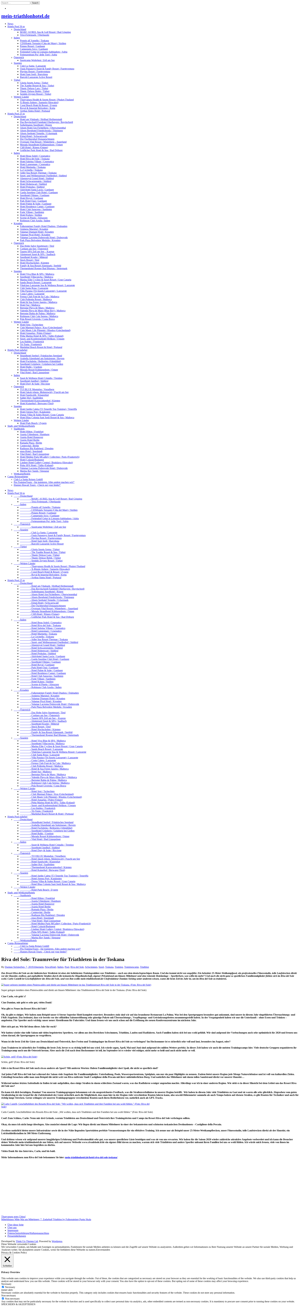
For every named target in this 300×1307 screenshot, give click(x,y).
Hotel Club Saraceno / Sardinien (36, 209)
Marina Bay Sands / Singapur (34, 471)
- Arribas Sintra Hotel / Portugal (40, 577)
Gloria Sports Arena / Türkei (34, 82)
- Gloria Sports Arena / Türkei (40, 549)
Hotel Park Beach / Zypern (33, 423)
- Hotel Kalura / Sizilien (36, 681)
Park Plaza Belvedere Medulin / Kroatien (40, 240)
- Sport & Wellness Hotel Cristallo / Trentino (47, 844)
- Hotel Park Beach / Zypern (39, 889)
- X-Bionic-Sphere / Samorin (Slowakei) (45, 569)
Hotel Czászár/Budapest (32, 459)
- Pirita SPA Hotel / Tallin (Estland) (42, 932)
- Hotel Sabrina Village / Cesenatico (42, 628)
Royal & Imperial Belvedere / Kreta (37, 108)
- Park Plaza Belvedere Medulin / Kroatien (46, 707)
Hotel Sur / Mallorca (30, 305)
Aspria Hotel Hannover (31, 437)
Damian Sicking (13, 967)
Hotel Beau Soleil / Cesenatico (35, 156)
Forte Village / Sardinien (32, 212)
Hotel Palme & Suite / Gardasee (35, 203)
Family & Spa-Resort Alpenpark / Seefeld (40, 265)
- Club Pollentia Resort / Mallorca (41, 766)
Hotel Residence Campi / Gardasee (37, 206)
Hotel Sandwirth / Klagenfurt (34, 395)
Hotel (53, 967)
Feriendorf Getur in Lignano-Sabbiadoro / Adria (43, 51)
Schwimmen (91, 967)
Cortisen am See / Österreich (34, 248)
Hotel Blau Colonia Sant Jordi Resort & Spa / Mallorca (47, 417)
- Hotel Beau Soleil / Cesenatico (41, 622)
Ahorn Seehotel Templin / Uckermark (38, 133)
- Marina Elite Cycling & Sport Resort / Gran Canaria (51, 746)
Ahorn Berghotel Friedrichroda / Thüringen (41, 130)
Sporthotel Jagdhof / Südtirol (34, 381)
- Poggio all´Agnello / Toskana (40, 507)
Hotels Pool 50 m (16, 26)
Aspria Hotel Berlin (29, 440)
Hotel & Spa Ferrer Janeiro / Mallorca (38, 302)
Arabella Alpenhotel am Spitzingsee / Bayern (42, 358)
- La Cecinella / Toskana (37, 636)
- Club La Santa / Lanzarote (38, 532)
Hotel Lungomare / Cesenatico (35, 164)
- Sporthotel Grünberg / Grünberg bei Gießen (47, 830)
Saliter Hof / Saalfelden (31, 397)
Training (119, 967)
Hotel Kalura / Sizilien (31, 215)
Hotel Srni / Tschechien (31, 324)
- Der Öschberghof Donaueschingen (43, 605)
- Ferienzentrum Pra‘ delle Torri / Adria (44, 521)
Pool (67, 967)
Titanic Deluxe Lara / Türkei (34, 88)
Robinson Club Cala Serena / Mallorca (39, 316)
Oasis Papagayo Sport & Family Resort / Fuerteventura (47, 68)
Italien (17, 37)
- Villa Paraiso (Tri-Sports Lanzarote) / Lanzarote (49, 757)
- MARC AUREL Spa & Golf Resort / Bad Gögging (51, 498)
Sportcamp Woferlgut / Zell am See (37, 60)
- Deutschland (23, 496)
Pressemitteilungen (17, 1236)
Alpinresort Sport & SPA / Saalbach (37, 254)
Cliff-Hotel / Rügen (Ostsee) (34, 147)
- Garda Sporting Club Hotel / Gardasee (44, 659)
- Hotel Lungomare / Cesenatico (41, 631)
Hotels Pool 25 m (16, 113)
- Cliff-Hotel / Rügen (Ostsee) (39, 614)
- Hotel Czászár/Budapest (37, 926)
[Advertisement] (95, 1190)
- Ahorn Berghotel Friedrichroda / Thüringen (47, 597)
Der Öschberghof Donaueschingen (37, 139)
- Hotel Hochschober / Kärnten (40, 729)
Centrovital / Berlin (29, 445)
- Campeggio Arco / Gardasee (39, 515)
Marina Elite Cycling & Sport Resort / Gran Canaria (45, 279)
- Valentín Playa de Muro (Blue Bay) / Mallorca (48, 777)
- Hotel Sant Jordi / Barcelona (39, 541)
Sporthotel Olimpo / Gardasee (34, 195)
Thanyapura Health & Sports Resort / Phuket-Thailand (47, 99)
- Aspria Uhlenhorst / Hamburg (40, 901)
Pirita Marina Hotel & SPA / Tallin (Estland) (41, 336)
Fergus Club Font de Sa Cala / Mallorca (39, 296)
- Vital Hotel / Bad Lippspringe (40, 839)
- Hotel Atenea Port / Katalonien (41, 878)
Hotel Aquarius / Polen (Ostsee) (35, 333)
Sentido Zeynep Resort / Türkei (35, 94)
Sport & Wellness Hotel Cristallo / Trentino (41, 378)
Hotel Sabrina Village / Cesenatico (37, 161)
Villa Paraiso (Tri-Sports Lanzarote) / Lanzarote (43, 291)
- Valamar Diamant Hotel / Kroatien (42, 698)
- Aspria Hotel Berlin (35, 906)
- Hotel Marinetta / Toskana (38, 633)
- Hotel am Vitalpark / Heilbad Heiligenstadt (46, 586)
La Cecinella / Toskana (31, 170)
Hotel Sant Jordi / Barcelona (34, 74)
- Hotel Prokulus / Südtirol (38, 653)
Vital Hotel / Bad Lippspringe (34, 372)
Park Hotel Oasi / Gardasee (33, 201)
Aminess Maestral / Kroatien (34, 229)
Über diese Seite (16, 1224)
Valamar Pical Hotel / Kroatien (35, 234)
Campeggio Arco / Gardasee (34, 49)
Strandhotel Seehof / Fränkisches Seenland (41, 355)
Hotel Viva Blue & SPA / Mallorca (37, 274)
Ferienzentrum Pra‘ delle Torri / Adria (38, 54)
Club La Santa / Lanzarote (33, 66)
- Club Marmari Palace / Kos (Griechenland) (47, 794)
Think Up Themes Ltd (27, 1241)
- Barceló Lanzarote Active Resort (42, 543)
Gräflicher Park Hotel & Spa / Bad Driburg (41, 150)
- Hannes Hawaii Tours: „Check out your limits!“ (40, 951)
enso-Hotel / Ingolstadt (31, 451)
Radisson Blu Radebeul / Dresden (36, 448)
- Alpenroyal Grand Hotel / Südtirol (42, 645)
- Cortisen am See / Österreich (40, 715)
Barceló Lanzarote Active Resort (36, 77)
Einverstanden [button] (103, 1249)
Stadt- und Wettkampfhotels (21, 426)
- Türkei (20, 546)
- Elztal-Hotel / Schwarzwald (39, 603)
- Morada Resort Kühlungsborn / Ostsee (44, 836)
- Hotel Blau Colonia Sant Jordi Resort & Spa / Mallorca (53, 884)
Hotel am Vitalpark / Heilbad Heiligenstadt (41, 119)
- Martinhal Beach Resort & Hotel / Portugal (47, 814)
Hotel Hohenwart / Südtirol (33, 184)
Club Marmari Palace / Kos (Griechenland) (41, 327)
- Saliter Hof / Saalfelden (37, 864)
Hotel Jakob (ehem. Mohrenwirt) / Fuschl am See (44, 392)
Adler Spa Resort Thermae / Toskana (38, 172)
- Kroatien (21, 690)
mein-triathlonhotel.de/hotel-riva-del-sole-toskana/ (91, 1157)
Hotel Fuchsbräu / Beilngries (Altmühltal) (40, 361)
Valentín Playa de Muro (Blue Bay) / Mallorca (42, 310)
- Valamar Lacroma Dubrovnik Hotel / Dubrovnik (49, 704)
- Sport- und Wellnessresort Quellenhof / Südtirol (49, 642)
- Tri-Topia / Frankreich (36, 811)
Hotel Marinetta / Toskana (33, 167)
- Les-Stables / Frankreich (37, 808)
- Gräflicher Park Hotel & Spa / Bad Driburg (47, 617)
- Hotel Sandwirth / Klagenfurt (40, 861)
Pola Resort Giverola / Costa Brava (37, 319)
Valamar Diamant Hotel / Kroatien (37, 232)
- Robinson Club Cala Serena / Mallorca (45, 783)
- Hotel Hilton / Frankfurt (37, 898)
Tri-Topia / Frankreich (31, 344)
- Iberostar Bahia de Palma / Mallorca (43, 780)
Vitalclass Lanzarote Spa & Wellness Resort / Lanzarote (47, 285)
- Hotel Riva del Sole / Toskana (40, 625)
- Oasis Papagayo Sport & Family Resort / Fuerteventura (53, 535)
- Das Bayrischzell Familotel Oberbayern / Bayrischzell (52, 588)
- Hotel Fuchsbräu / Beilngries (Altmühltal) (46, 828)
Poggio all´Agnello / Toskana (34, 40)
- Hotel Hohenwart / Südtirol (39, 650)
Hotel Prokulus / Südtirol (32, 187)
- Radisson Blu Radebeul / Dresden (42, 915)
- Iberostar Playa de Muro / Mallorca (43, 774)
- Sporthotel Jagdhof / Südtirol (40, 847)
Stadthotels (19, 428)
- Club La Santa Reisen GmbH (31, 946)
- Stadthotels (22, 895)
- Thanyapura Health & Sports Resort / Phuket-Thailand (52, 566)
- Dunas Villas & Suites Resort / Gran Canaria (47, 881)
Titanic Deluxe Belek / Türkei (34, 91)
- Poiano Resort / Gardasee (38, 513)
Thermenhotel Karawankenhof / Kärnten (40, 400)
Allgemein (38, 967)
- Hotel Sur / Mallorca (36, 771)
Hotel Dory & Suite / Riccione (35, 383)
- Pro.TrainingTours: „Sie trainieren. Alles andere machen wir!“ (47, 949)
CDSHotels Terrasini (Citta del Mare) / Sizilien (43, 43)
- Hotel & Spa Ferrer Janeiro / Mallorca (44, 769)
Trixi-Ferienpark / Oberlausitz (34, 35)
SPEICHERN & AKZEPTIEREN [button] (18, 1304)
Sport (101, 967)
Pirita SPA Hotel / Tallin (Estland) (36, 465)
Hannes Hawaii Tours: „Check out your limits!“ (37, 485)
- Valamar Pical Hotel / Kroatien (41, 701)
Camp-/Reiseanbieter (18, 476)
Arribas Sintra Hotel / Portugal (35, 111)
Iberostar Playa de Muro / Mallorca (37, 307)
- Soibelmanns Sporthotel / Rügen (41, 591)
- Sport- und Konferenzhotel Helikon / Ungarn (48, 805)
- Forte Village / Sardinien (37, 678)
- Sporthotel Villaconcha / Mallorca (42, 743)
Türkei (17, 80)
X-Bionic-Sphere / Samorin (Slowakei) (39, 102)
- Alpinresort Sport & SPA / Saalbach (43, 721)
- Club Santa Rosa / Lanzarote (40, 754)
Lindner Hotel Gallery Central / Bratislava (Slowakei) (46, 462)
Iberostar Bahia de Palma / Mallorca (37, 313)
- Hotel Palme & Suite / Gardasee (41, 670)
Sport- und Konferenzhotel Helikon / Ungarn (42, 338)
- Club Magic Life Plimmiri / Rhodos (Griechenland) (51, 797)
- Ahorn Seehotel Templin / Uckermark (44, 600)
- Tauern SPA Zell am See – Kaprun (43, 718)
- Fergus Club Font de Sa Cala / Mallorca (45, 763)
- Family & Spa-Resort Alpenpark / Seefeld (46, 732)
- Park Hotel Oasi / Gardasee (39, 667)
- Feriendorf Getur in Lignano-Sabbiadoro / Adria (49, 518)
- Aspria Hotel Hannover (37, 904)
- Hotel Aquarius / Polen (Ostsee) (41, 799)
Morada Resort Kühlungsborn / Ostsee (39, 369)
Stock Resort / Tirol (29, 260)
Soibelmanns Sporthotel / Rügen (36, 125)
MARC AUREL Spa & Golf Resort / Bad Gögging (45, 32)
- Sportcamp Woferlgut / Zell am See (43, 527)
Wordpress (57, 1241)
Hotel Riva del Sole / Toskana (35, 158)
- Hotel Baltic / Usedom (36, 833)
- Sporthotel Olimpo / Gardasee (40, 662)
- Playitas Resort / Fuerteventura (41, 538)
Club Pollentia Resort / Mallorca (36, 299)
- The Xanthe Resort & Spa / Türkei (42, 552)
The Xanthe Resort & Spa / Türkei (37, 85)
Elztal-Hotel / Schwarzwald (33, 136)
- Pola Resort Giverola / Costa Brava (43, 785)
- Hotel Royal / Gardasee (37, 664)
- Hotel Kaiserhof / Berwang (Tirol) (42, 870)
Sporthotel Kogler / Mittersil (34, 257)
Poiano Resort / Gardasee (32, 46)
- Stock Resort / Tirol (35, 726)
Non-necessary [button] (8, 1295)
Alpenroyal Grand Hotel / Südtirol (37, 178)
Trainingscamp (131, 967)
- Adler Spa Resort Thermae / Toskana (44, 639)
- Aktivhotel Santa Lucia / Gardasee (42, 656)
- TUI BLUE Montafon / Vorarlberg (43, 856)
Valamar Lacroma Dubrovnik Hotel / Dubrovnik (44, 237)
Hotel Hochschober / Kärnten (34, 262)
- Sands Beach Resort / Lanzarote (41, 749)
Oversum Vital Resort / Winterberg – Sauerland (43, 141)
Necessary (10, 1287)
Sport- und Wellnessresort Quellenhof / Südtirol (43, 175)
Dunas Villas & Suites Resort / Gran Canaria (42, 414)
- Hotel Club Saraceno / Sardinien (41, 676)
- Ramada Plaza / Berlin (36, 909)
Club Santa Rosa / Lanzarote (34, 288)
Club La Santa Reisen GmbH (28, 479)
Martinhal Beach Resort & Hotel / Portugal (41, 347)
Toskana (109, 967)
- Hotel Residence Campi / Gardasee (43, 673)
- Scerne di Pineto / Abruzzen (39, 684)
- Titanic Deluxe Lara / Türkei (40, 555)
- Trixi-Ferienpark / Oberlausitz (40, 501)
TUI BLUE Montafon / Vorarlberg (37, 389)
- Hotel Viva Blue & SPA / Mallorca (43, 740)
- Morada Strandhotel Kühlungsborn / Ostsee (47, 611)
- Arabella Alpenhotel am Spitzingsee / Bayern (48, 825)
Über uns (12, 1227)
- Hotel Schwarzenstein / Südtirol (41, 648)
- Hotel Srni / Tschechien (37, 791)
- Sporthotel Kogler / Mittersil (39, 723)
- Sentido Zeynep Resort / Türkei (41, 560)
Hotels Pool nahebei (17, 350)
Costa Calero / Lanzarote (32, 293)
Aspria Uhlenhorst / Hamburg (34, 434)
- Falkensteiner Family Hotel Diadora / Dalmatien (49, 693)
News (10, 23)
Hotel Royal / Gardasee (31, 198)
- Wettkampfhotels (25, 940)
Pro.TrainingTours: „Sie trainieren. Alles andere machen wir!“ (44, 482)
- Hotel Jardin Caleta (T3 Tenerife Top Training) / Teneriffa (54, 875)
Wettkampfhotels (22, 473)
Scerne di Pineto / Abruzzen (34, 217)
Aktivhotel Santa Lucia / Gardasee (37, 189)
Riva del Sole (77, 967)
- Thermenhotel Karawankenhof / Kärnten (46, 867)
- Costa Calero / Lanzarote (38, 760)
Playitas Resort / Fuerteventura (35, 71)
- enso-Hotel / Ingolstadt (37, 918)
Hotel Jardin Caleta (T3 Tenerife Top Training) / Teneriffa (48, 409)
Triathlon (144, 967)
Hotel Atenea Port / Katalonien (35, 412)
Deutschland (20, 29)
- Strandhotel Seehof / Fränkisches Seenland (46, 822)
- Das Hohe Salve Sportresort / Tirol (42, 712)
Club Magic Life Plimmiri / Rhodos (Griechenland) (45, 330)
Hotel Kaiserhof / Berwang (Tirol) (37, 403)
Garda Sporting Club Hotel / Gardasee (39, 192)
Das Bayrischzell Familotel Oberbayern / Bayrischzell (46, 122)
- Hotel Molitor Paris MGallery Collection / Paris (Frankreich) (55, 923)
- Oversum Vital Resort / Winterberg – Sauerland (49, 608)
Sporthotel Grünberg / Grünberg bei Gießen (41, 364)
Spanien (18, 63)
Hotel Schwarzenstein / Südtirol (35, 181)
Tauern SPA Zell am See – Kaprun (37, 251)
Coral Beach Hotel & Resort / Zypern (38, 105)
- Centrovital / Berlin (35, 912)
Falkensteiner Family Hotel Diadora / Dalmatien (43, 226)
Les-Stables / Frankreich (32, 341)
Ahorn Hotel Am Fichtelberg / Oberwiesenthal (43, 127)
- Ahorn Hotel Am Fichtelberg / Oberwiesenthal (48, 594)
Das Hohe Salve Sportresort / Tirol (37, 246)
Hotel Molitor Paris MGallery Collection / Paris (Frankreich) (49, 457)
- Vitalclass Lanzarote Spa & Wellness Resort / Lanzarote (53, 752)
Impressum (13, 1230)
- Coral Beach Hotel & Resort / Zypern (44, 572)
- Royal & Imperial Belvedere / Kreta (43, 574)
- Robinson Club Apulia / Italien (41, 687)
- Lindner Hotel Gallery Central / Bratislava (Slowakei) (52, 929)
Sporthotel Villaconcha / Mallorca (36, 277)
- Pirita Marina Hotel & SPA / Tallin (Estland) (47, 802)
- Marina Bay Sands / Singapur (40, 937)
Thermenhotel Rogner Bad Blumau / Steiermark (43, 268)
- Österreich (22, 524)
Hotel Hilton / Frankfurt (31, 431)
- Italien (20, 504)
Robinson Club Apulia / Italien (35, 220)
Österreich (19, 57)
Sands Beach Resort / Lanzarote (36, 282)
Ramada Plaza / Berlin (31, 443)
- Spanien (21, 529)
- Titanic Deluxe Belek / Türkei (40, 558)
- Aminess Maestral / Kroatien (39, 695)
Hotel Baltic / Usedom (31, 367)
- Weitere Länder (24, 563)
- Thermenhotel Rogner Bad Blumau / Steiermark (49, 735)
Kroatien (18, 223)
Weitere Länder (21, 96)
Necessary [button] (6, 1284)
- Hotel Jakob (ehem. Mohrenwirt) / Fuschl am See (50, 859)
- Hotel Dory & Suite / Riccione (40, 850)
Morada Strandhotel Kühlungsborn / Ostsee (41, 144)
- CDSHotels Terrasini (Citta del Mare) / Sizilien (49, 510)
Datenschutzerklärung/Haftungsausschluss (28, 1233)
